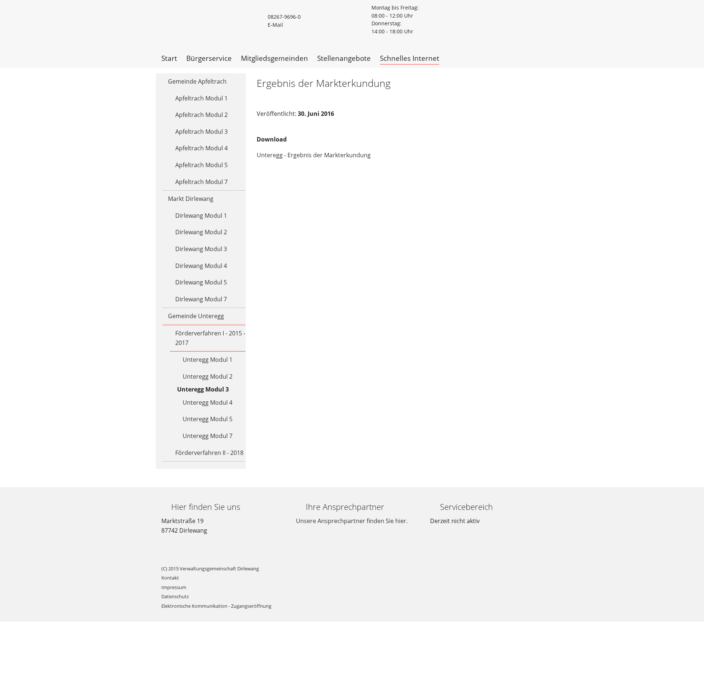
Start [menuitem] (169, 58)
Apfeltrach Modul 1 (201, 98)
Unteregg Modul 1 (207, 360)
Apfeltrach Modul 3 (201, 132)
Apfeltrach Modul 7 (201, 182)
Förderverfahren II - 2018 (209, 453)
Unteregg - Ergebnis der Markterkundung (314, 155)
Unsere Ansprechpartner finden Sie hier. (352, 521)
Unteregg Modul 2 (207, 376)
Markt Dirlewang (190, 199)
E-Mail (275, 24)
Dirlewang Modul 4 (201, 266)
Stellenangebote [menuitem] (344, 58)
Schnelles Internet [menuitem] (409, 58)
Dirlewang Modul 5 (201, 282)
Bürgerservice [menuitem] (209, 58)
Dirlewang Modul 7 (201, 299)
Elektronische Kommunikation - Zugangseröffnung (216, 606)
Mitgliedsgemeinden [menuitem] (274, 58)
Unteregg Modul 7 (207, 436)
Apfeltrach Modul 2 (201, 115)
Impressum (173, 587)
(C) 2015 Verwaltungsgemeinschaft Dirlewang (210, 568)
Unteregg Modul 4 (207, 402)
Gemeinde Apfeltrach (197, 81)
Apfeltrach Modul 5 (201, 165)
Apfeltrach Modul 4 (201, 148)
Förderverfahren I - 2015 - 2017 (210, 338)
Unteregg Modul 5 (207, 419)
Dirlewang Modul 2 (201, 232)
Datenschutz (175, 596)
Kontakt (170, 577)
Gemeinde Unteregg (196, 316)
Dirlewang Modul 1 (201, 216)
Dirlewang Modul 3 (201, 249)
